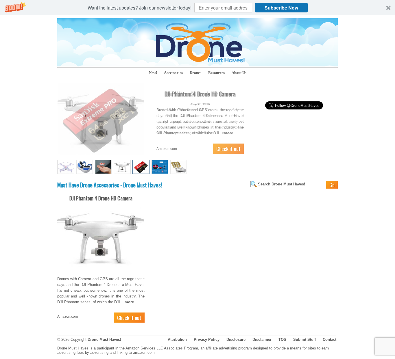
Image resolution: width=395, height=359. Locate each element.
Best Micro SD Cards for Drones (200, 94)
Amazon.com (166, 149)
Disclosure (236, 339)
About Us (239, 72)
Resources (216, 72)
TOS (282, 339)
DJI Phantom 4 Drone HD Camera (100, 198)
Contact (329, 339)
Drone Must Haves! (104, 339)
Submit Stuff (304, 339)
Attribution (177, 339)
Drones (195, 72)
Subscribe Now (281, 7)
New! (153, 72)
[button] (197, 7)
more (226, 133)
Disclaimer (262, 339)
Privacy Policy (206, 339)
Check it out (228, 148)
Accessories (173, 72)
